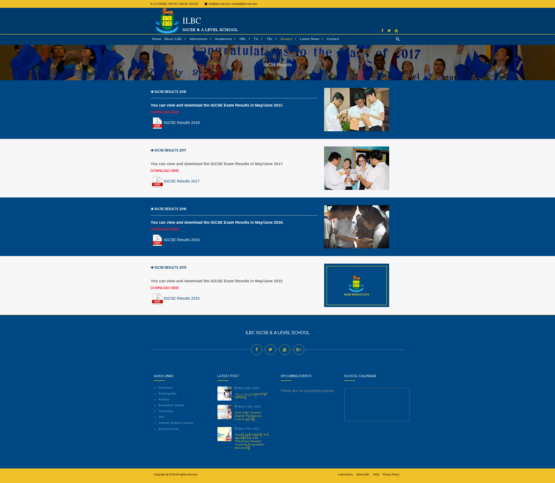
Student (286, 39)
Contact (333, 39)
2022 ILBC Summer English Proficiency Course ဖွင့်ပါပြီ (248, 416)
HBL (243, 39)
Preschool (166, 387)
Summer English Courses (176, 422)
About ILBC (173, 39)
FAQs (376, 474)
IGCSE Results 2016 (182, 240)
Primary (164, 399)
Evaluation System (171, 405)
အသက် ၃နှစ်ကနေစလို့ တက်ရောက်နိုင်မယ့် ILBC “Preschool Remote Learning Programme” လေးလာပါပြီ (252, 441)
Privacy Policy (391, 474)
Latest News (309, 39)
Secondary (166, 411)
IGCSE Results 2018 (182, 122)
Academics (223, 39)
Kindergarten (168, 393)
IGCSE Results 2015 (182, 298)
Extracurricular (169, 428)
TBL (269, 39)
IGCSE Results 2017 (182, 181)
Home (156, 39)
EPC (162, 417)
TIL (256, 39)
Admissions (198, 39)
